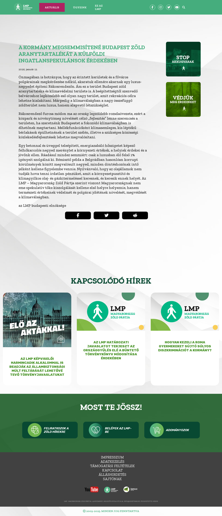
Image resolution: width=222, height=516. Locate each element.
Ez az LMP (99, 7)
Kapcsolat (112, 470)
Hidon (155, 501)
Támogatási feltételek (112, 466)
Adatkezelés (112, 461)
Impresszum (112, 457)
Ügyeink (80, 7)
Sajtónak (112, 479)
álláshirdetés (112, 474)
